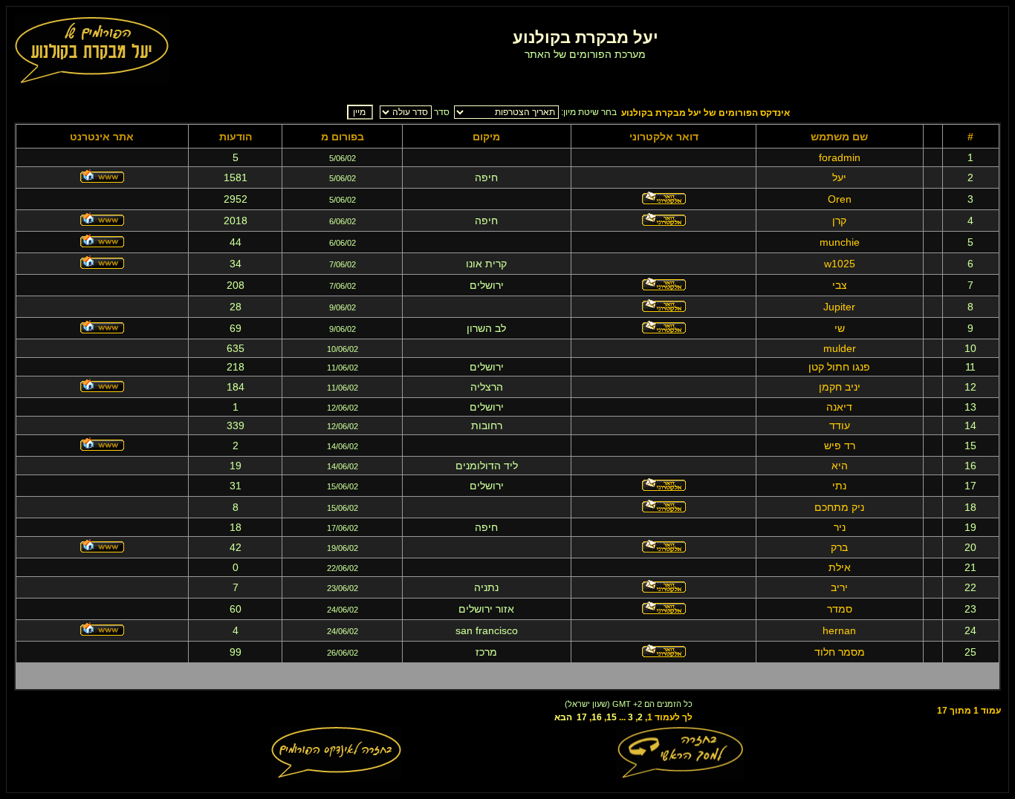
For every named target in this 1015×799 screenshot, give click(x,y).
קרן (839, 220)
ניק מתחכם (839, 507)
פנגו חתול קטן (839, 367)
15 (611, 717)
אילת (839, 567)
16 (596, 717)
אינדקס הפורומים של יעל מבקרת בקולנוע (705, 113)
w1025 (839, 264)
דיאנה (839, 407)
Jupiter (839, 307)
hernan (839, 630)
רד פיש (839, 445)
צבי (839, 285)
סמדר (839, 609)
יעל (839, 177)
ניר (840, 527)
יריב (839, 587)
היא (839, 466)
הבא (563, 717)
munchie (840, 242)
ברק (839, 547)
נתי (839, 486)
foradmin (839, 157)
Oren (840, 199)
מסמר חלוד (839, 652)
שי (839, 328)
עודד (839, 425)
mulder (839, 348)
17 (582, 717)
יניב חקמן (839, 387)
